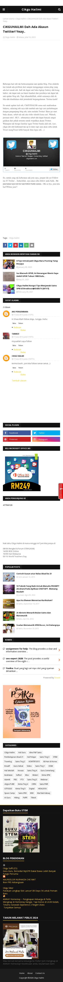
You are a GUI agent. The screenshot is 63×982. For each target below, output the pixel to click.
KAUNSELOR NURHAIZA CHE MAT (19, 879)
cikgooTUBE (9, 784)
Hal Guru (22, 752)
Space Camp (9, 793)
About (30, 973)
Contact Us (40, 973)
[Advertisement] (31, 61)
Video (29, 766)
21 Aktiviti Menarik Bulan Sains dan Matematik (33, 614)
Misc (27, 775)
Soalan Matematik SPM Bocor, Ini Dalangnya (38, 625)
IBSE (32, 793)
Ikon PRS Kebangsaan (13, 882)
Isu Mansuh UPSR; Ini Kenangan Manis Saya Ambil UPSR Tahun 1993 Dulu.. (37, 274)
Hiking (16, 797)
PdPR (25, 797)
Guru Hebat (18, 766)
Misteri (35, 775)
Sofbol (19, 775)
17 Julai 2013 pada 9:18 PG (23, 337)
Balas (14, 323)
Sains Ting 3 (44, 757)
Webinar (44, 779)
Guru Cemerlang (47, 770)
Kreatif (7, 766)
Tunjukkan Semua (12, 907)
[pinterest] (17, 439)
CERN (34, 784)
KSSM (51, 766)
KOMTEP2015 (34, 761)
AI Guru (7, 797)
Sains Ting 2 (20, 761)
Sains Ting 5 (32, 779)
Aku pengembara (20, 311)
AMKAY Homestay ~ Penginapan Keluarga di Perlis (27, 899)
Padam (20, 323)
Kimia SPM (46, 775)
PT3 (22, 779)
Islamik (7, 779)
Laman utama (8, 18)
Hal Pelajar (31, 757)
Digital (31, 788)
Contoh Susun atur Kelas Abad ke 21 (34, 573)
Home (21, 973)
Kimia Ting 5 (20, 788)
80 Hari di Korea (50, 761)
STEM (55, 757)
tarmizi (15, 334)
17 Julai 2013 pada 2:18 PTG (24, 359)
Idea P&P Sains (35, 752)
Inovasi (21, 770)
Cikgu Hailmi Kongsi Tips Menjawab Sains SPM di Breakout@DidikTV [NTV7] (36, 287)
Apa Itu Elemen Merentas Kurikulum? (34, 600)
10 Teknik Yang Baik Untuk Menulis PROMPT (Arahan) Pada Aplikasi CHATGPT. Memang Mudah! (37, 589)
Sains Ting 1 (40, 766)
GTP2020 (8, 788)
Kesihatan (8, 775)
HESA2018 (42, 788)
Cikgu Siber (8, 888)
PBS (15, 779)
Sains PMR (44, 784)
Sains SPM (22, 793)
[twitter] (46, 432)
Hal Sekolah (9, 770)
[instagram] (46, 439)
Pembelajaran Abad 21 (13, 757)
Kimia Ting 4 (23, 784)
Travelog (8, 761)
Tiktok (33, 797)
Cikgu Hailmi (31, 9)
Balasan (17, 327)
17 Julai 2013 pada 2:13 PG (23, 315)
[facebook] (17, 432)
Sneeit (57, 677)
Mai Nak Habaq (43, 793)
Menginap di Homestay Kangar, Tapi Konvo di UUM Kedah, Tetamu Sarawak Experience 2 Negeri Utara (31, 903)
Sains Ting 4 (32, 770)
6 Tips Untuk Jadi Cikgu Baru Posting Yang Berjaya (37, 262)
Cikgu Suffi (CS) (10, 868)
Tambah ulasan (19, 380)
